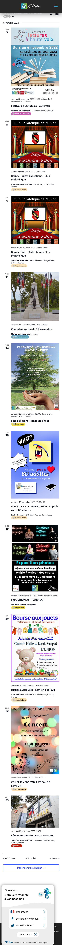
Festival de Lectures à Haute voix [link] (30, 106)
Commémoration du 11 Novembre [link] (31, 329)
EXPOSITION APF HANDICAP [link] (27, 600)
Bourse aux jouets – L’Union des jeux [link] (33, 689)
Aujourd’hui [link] (31, 858)
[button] (56, 6)
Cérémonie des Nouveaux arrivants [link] (32, 835)
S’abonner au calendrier (29, 867)
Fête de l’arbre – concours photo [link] (30, 420)
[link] (31, 6)
